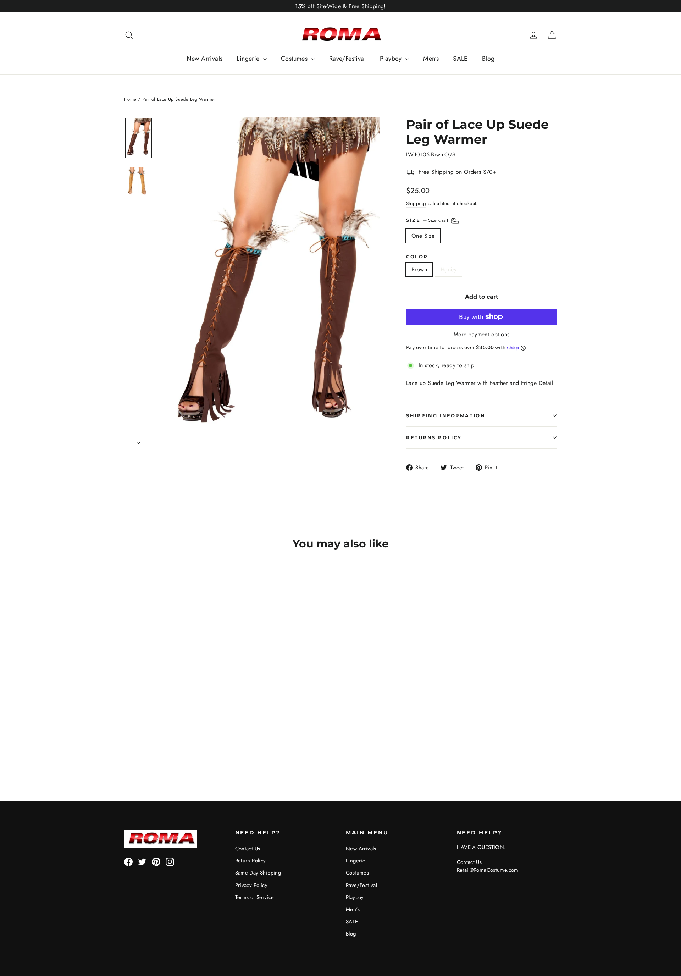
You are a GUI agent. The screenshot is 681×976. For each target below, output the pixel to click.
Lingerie (249, 58)
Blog (488, 58)
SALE (460, 58)
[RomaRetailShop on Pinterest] (156, 861)
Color (417, 256)
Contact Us (247, 849)
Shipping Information (445, 415)
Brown (419, 269)
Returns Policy (434, 437)
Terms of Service (254, 897)
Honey (448, 269)
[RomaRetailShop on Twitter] (142, 861)
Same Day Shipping (258, 873)
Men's (431, 58)
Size (428, 220)
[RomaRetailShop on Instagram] (170, 861)
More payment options (482, 334)
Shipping (416, 203)
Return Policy (250, 861)
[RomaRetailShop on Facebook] (128, 861)
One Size (422, 236)
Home (130, 99)
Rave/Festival (347, 58)
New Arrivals (205, 58)
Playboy (392, 58)
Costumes (295, 58)
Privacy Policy (251, 885)
